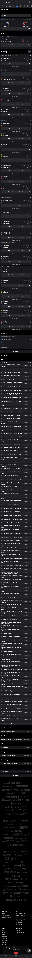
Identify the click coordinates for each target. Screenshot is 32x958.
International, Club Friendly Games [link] (8, 36)
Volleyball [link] (4, 942)
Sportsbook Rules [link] (20, 913)
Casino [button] (3, 913)
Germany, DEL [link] (4, 347)
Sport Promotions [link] (6, 915)
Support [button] (18, 930)
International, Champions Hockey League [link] (9, 55)
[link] (7, 2)
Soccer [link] (3, 932)
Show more (15, 351)
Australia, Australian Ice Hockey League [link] (9, 242)
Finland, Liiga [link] (4, 120)
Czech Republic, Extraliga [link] (7, 339)
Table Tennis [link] (5, 940)
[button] (16, 37)
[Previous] (1, 24)
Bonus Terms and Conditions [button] (20, 916)
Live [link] (3, 930)
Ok (16, 953)
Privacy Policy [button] (19, 922)
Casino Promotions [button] (6, 917)
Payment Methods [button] (20, 924)
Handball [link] (4, 944)
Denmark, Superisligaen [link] (6, 197)
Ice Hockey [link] (4, 938)
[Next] (30, 24)
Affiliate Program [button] (20, 932)
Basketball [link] (4, 936)
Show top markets (15, 48)
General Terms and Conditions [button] (21, 920)
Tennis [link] (3, 934)
